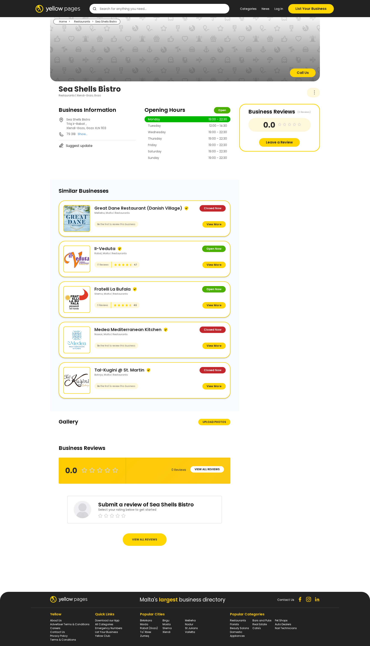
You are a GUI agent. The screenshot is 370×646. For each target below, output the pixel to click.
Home (63, 21)
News (265, 9)
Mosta (167, 624)
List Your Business (311, 8)
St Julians (191, 628)
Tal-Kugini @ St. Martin (119, 370)
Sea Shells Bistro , (86, 123)
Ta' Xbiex (145, 632)
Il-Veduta (104, 249)
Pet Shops (281, 620)
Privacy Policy (59, 636)
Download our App (107, 620)
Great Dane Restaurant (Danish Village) (138, 208)
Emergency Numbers (108, 628)
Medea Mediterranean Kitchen (127, 330)
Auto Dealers (283, 624)
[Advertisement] (271, 181)
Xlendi (166, 632)
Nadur (189, 624)
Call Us (303, 72)
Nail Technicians (286, 628)
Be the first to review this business (116, 224)
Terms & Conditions (63, 640)
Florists (234, 624)
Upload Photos (214, 422)
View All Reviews (207, 469)
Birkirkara (146, 620)
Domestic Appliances (237, 634)
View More (214, 224)
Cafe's (256, 628)
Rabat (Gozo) (149, 628)
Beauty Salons (239, 628)
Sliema (167, 628)
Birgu (166, 620)
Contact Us (57, 632)
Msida (144, 624)
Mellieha (190, 620)
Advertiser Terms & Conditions (70, 624)
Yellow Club (102, 636)
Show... (83, 134)
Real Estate (259, 624)
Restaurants (82, 21)
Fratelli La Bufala (112, 289)
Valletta (190, 632)
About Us (56, 620)
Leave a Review (279, 142)
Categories (248, 9)
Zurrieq (144, 636)
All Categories (104, 624)
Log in (279, 9)
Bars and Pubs (262, 620)
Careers (55, 628)
